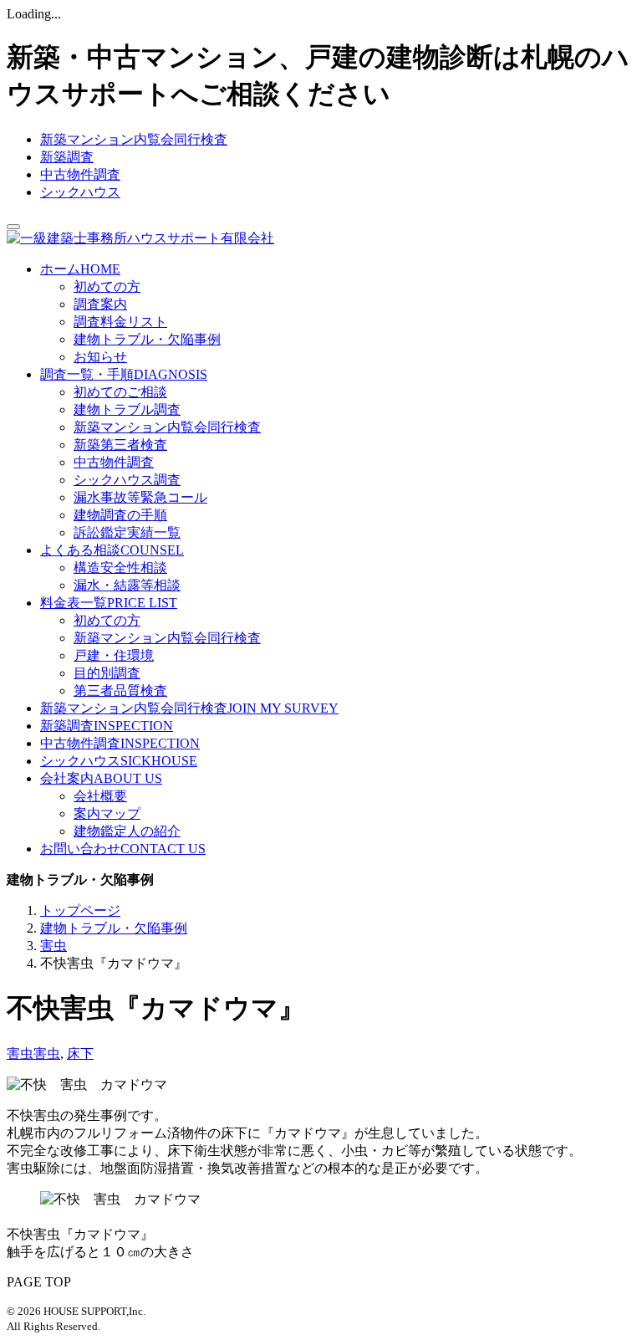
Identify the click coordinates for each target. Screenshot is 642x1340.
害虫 (20, 1053)
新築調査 (67, 157)
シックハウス (80, 192)
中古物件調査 (80, 174)
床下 (80, 1053)
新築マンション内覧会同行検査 (133, 139)
